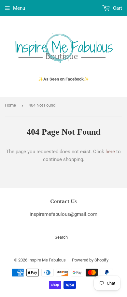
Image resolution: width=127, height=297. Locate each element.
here (110, 152)
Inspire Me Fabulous (47, 260)
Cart (117, 8)
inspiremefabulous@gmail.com (63, 214)
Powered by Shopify (90, 260)
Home (10, 105)
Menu (19, 8)
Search (61, 237)
